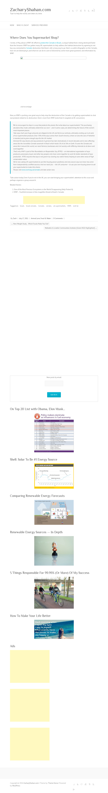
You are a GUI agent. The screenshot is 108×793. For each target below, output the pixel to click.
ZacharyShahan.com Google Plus (76, 10)
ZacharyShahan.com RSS (91, 10)
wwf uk (75, 206)
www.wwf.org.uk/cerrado (30, 170)
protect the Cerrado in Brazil (50, 43)
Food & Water (46, 218)
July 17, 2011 (23, 218)
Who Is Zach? (23, 25)
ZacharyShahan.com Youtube (83, 10)
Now (12, 25)
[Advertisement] (54, 200)
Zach (15, 218)
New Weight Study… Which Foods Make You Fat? (29, 224)
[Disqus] (54, 269)
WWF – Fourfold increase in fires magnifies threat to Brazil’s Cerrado (39, 192)
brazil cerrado (31, 206)
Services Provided (39, 25)
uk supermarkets (59, 206)
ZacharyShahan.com (30, 9)
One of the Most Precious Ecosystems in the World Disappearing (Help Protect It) (43, 189)
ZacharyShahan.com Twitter (72, 10)
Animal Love (35, 218)
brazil (22, 206)
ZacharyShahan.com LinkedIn (87, 10)
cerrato (48, 206)
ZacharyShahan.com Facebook (68, 10)
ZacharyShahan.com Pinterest (80, 10)
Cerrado (29, 48)
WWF (69, 206)
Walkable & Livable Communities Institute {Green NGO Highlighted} (71, 228)
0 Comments (58, 218)
